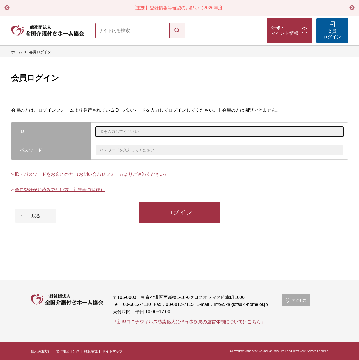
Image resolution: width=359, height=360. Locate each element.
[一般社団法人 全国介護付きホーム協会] (47, 30)
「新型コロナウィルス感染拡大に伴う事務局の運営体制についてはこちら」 (189, 321)
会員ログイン (332, 34)
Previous (7, 8)
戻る (35, 215)
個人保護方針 (41, 351)
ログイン (179, 212)
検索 (177, 30)
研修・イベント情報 (284, 30)
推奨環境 (91, 351)
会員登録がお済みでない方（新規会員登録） (60, 189)
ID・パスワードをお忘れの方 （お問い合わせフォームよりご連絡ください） (92, 174)
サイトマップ (112, 351)
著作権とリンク (67, 351)
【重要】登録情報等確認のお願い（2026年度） (179, 7)
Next (352, 8)
